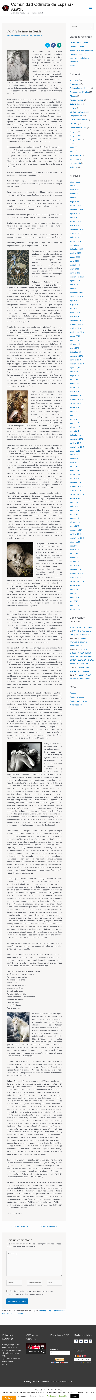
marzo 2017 (74, 423)
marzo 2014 (74, 558)
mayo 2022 (74, 261)
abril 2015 (74, 514)
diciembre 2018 (76, 352)
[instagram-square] (86, 1341)
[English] (80, 1356)
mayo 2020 (74, 304)
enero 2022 (74, 269)
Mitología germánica (78, 112)
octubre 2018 (75, 360)
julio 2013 (74, 589)
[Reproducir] (29, 1352)
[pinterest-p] (91, 1341)
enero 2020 (74, 316)
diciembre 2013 (76, 569)
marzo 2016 (74, 470)
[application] (36, 1348)
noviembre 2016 (76, 439)
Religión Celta (75, 135)
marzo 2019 (74, 340)
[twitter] (81, 1341)
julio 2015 (74, 502)
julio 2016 (74, 455)
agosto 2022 (75, 257)
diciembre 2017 (76, 395)
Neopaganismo (76, 116)
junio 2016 (74, 459)
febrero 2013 (75, 609)
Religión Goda (75, 139)
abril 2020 (74, 308)
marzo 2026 (75, 194)
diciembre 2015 (76, 482)
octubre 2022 (75, 253)
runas (72, 143)
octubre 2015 (75, 490)
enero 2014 (74, 565)
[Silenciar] (42, 1352)
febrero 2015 (75, 522)
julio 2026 (74, 186)
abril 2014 (74, 554)
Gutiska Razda (75, 104)
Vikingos (73, 167)
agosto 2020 (75, 300)
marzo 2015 (74, 518)
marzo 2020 (75, 312)
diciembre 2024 (76, 209)
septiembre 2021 (77, 277)
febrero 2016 (75, 474)
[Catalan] (78, 1356)
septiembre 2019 (77, 332)
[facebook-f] (76, 1341)
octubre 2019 (75, 328)
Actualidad (74, 80)
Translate (88, 1362)
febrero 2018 (75, 387)
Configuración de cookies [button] (57, 1396)
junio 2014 (74, 546)
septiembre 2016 (77, 447)
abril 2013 (74, 601)
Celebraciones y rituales (80, 88)
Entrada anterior (19, 1226)
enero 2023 (74, 245)
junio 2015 (74, 506)
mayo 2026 (74, 190)
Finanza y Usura (76, 100)
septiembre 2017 (77, 403)
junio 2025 (74, 198)
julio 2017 (74, 411)
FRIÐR (72, 65)
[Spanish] (85, 1356)
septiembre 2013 (77, 581)
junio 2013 (74, 593)
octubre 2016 (75, 443)
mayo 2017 (74, 415)
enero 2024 (74, 225)
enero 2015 (74, 526)
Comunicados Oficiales (79, 92)
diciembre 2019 (76, 320)
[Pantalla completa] (44, 1352)
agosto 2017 (75, 407)
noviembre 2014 (76, 530)
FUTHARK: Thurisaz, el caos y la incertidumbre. (78, 641)
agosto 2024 (75, 213)
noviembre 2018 (76, 356)
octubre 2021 (75, 273)
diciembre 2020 (76, 293)
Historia (73, 108)
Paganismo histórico (78, 128)
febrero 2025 (75, 205)
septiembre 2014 (77, 538)
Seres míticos (75, 155)
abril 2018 (74, 380)
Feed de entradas (77, 697)
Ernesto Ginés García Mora (81, 627)
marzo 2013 (74, 605)
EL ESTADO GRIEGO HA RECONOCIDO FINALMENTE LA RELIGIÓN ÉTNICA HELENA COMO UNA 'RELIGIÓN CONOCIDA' (82, 656)
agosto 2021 (75, 281)
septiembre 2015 (77, 494)
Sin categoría (75, 163)
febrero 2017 (75, 427)
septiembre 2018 (77, 364)
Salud (72, 147)
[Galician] (82, 1356)
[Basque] (75, 1356)
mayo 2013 (74, 597)
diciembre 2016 (76, 435)
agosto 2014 (75, 542)
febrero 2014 (75, 562)
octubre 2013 (75, 577)
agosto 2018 (75, 368)
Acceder (73, 693)
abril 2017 (74, 419)
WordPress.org (76, 705)
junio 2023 (74, 237)
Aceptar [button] (75, 1396)
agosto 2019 (75, 336)
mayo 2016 (74, 463)
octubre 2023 (75, 233)
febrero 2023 (75, 241)
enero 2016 (74, 478)
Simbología (74, 159)
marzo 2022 (75, 265)
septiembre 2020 (77, 296)
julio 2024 (74, 217)
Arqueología (75, 84)
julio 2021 (74, 285)
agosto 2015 (75, 498)
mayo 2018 (74, 376)
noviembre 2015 (76, 486)
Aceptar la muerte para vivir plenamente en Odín (11, 1353)
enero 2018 (74, 391)
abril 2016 (74, 467)
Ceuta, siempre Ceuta (79, 43)
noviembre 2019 (76, 324)
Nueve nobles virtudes (79, 120)
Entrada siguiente (48, 1226)
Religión (73, 131)
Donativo (54, 1349)
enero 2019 (74, 348)
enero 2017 (74, 431)
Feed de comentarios (78, 701)
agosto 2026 (75, 182)
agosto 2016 (75, 451)
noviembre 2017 (76, 399)
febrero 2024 (75, 221)
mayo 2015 (74, 510)
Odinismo (28, 36)
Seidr (72, 151)
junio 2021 (74, 289)
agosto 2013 (75, 585)
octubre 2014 (75, 534)
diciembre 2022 (76, 249)
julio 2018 (74, 372)
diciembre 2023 (76, 229)
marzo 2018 (74, 384)
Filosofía (73, 96)
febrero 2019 (75, 344)
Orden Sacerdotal (77, 47)
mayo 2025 (74, 201)
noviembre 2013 (76, 573)
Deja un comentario (15, 36)
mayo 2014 (74, 550)
